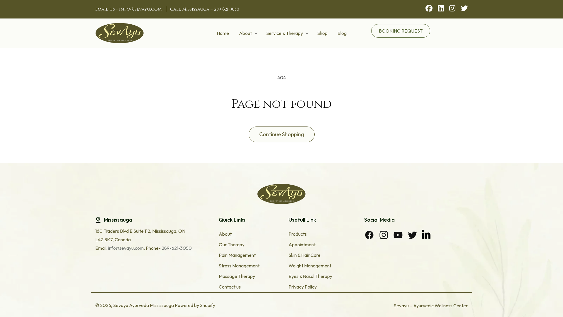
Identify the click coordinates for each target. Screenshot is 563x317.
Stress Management (239, 266)
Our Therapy (232, 244)
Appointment (302, 244)
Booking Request (401, 31)
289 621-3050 (226, 9)
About (225, 234)
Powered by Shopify (195, 305)
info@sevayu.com (140, 9)
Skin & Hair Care (304, 255)
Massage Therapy (237, 276)
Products (298, 234)
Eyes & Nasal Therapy (310, 276)
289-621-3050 (176, 248)
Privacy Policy (303, 287)
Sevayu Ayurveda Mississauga (143, 305)
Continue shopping (281, 134)
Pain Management (237, 255)
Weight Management (310, 266)
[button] (247, 33)
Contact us (230, 287)
